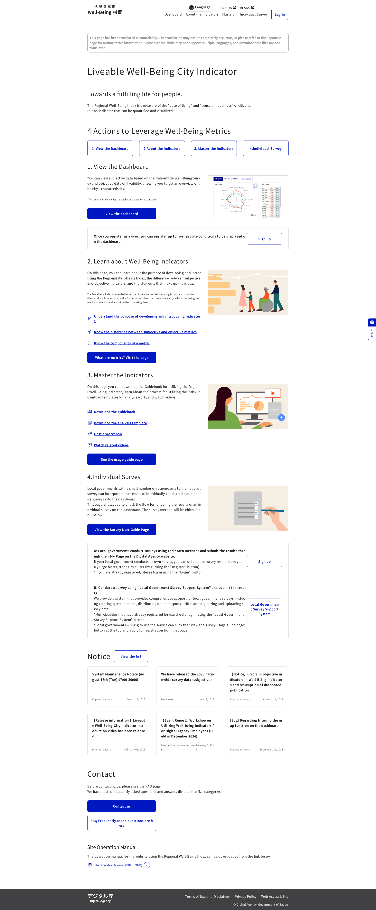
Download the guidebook (114, 411)
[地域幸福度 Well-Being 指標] (105, 10)
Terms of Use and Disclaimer (207, 896)
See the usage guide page (122, 459)
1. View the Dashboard (110, 148)
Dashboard (173, 14)
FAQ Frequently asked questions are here (122, 823)
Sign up (264, 238)
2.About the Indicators (162, 148)
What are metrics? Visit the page (121, 357)
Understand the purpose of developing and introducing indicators (147, 318)
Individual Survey (254, 14)
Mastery (228, 14)
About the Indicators (202, 14)
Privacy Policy (246, 896)
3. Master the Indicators (213, 148)
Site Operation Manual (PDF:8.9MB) (118, 865)
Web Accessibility (274, 896)
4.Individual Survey (266, 148)
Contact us (122, 806)
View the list (131, 656)
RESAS (245, 7)
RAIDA (227, 7)
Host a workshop (108, 433)
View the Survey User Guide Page (122, 529)
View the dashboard (122, 213)
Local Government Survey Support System (264, 609)
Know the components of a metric (122, 343)
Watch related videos (111, 445)
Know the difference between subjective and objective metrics (145, 331)
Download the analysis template (120, 422)
